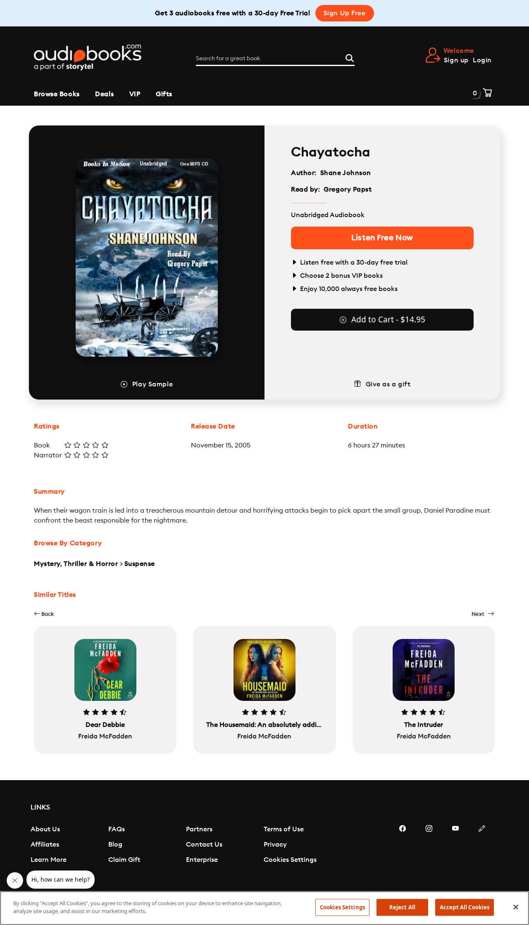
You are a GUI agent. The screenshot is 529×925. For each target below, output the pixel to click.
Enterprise (202, 859)
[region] (264, 908)
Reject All (402, 907)
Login (482, 60)
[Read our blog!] (482, 853)
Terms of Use (284, 829)
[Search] (350, 57)
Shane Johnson (345, 172)
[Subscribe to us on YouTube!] (455, 853)
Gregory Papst (348, 189)
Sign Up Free (345, 13)
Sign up (456, 60)
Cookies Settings (290, 859)
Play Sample (152, 384)
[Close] (516, 907)
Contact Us (204, 844)
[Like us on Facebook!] (402, 853)
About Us (45, 829)
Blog (115, 844)
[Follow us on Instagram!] (429, 853)
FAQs (116, 829)
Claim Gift (124, 859)
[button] (44, 614)
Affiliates (45, 844)
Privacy (275, 844)
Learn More (49, 859)
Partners (199, 829)
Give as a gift (388, 384)
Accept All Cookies (464, 907)
